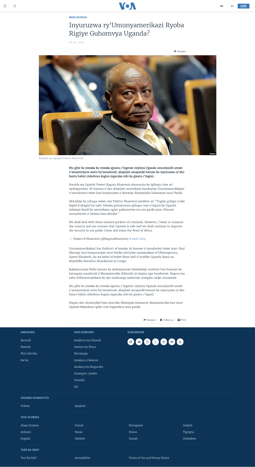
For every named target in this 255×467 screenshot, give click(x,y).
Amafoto (80, 406)
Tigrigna (188, 432)
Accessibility (82, 458)
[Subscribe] (172, 342)
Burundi (26, 340)
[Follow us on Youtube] (139, 342)
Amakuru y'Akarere (86, 360)
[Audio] (232, 6)
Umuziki (79, 380)
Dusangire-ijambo (85, 373)
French (79, 425)
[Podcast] (163, 342)
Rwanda (26, 347)
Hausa (78, 432)
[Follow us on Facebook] (131, 342)
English (25, 438)
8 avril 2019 (137, 238)
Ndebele (80, 438)
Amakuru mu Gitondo (87, 340)
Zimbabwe (189, 438)
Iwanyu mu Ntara (85, 347)
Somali (133, 438)
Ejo (76, 386)
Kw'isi (24, 360)
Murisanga (81, 353)
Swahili (187, 425)
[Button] (180, 51)
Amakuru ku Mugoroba (88, 366)
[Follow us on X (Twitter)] (155, 342)
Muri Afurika (78, 17)
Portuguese (136, 425)
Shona (133, 432)
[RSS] (180, 342)
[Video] (222, 6)
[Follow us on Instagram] (147, 342)
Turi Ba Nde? (29, 458)
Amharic (26, 432)
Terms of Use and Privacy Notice (149, 458)
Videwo (25, 406)
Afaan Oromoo (30, 425)
